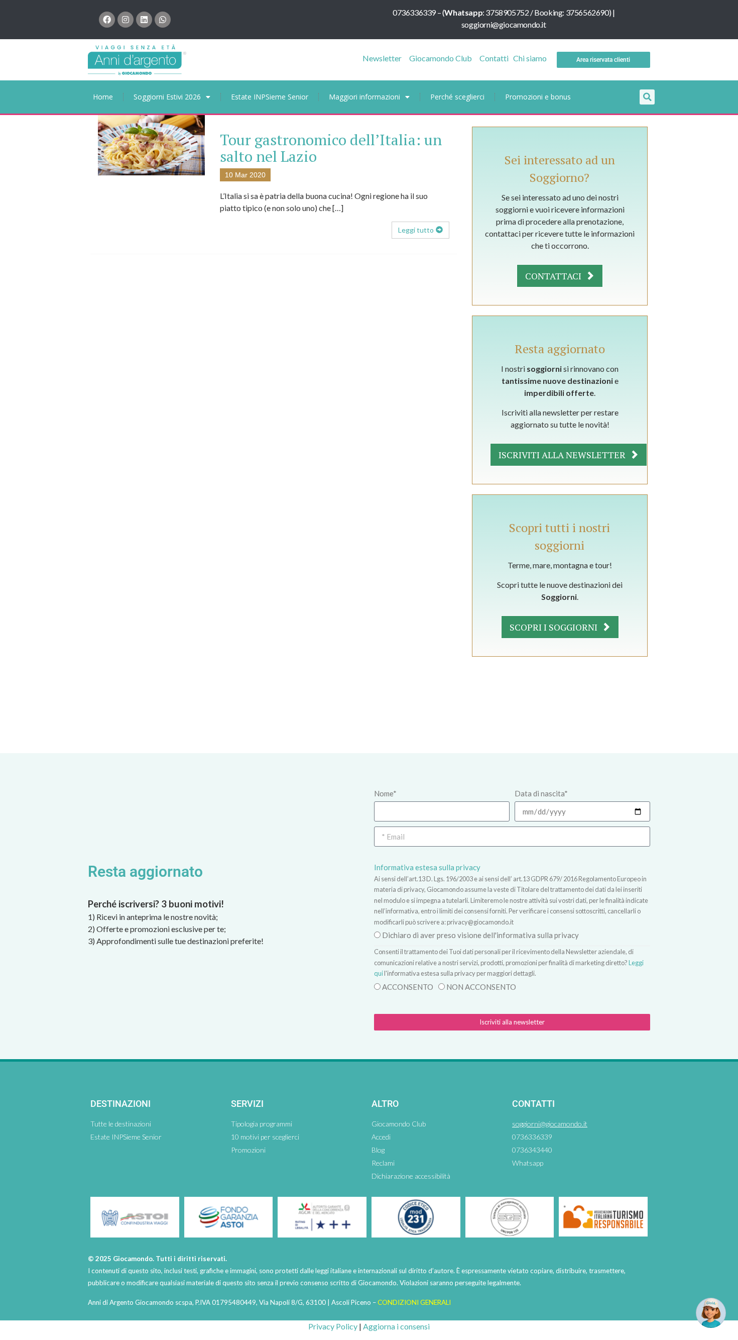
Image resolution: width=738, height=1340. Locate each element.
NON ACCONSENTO (481, 986)
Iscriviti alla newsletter (563, 455)
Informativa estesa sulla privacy (427, 867)
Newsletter (382, 58)
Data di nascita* (541, 793)
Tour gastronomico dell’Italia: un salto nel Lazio (331, 148)
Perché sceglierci (457, 96)
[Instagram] (125, 20)
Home (103, 96)
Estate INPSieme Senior (269, 96)
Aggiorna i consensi (396, 1326)
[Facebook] (107, 20)
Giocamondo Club (440, 58)
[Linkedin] (144, 20)
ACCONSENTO (407, 986)
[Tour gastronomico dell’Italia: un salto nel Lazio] (151, 144)
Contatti (494, 58)
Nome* (385, 793)
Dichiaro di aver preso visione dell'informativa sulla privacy (480, 935)
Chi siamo (530, 58)
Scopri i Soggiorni (554, 627)
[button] (647, 97)
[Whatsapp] (163, 20)
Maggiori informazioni (364, 96)
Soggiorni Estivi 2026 (167, 96)
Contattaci (554, 276)
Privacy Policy (332, 1326)
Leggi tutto (416, 230)
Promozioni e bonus (538, 96)
